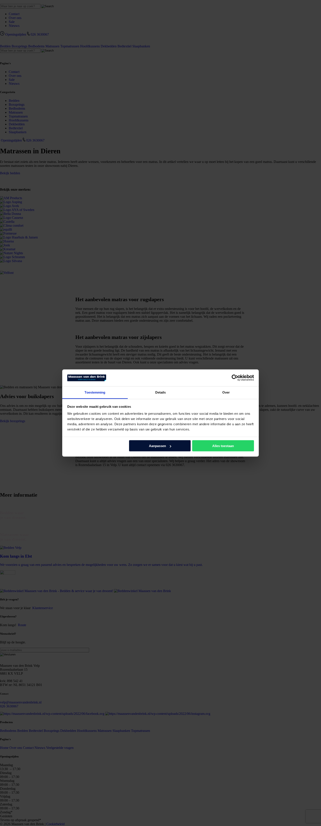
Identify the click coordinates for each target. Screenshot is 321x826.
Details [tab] (160, 392)
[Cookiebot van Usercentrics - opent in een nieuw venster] (235, 378)
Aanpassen (157, 446)
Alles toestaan (223, 446)
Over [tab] (226, 392)
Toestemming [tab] (95, 392)
